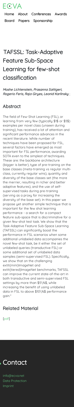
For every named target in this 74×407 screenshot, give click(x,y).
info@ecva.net (13, 376)
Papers (23, 20)
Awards (61, 14)
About (23, 14)
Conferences (41, 14)
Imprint (8, 386)
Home (9, 14)
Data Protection (15, 381)
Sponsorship (43, 20)
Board (9, 20)
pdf (6, 319)
